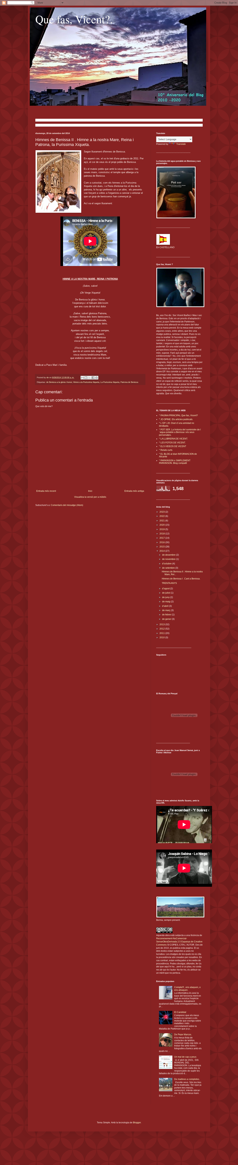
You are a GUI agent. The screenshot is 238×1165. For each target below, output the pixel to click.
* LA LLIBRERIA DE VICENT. (173, 438)
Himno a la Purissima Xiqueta (86, 382)
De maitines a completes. (187, 1079)
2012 (162, 628)
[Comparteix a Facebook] (93, 378)
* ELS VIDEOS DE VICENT (172, 446)
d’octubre (167, 563)
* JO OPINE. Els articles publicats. (176, 419)
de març (166, 610)
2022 (162, 516)
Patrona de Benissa (129, 382)
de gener (167, 619)
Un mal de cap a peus (185, 1057)
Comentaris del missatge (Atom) (67, 505)
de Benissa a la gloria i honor (59, 382)
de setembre (168, 568)
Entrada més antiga (134, 491)
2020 (162, 525)
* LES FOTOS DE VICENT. (172, 442)
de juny (166, 597)
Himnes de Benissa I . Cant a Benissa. (181, 578)
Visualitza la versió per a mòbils (90, 497)
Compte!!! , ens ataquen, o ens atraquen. (187, 988)
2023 (162, 512)
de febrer (167, 614)
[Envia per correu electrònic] (82, 378)
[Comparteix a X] (89, 378)
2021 (162, 520)
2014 (162, 551)
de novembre (169, 559)
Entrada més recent (46, 491)
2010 (162, 637)
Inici (90, 491)
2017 (162, 538)
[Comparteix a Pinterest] (96, 378)
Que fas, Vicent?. (74, 19)
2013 (162, 624)
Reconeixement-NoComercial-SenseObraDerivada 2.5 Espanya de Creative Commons (179, 941)
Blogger (137, 1122)
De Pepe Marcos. (183, 1034)
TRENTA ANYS (169, 583)
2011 (162, 633)
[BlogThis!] (86, 378)
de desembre (169, 555)
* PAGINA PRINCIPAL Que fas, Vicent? (178, 415)
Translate (181, 144)
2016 (162, 542)
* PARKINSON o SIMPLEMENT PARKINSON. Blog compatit (174, 461)
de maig (166, 601)
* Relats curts (165, 450)
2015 (162, 546)
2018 (162, 533)
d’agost (166, 588)
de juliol (166, 593)
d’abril (165, 606)
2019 (162, 529)
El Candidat (180, 1012)
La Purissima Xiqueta (109, 382)
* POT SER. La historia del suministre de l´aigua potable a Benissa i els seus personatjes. (180, 432)
